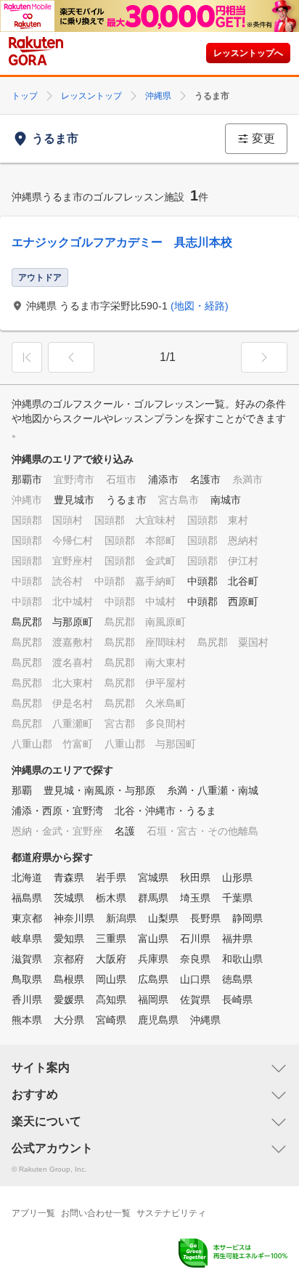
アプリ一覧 (33, 1213)
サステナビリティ (171, 1213)
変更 (263, 138)
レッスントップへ (248, 53)
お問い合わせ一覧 (96, 1213)
